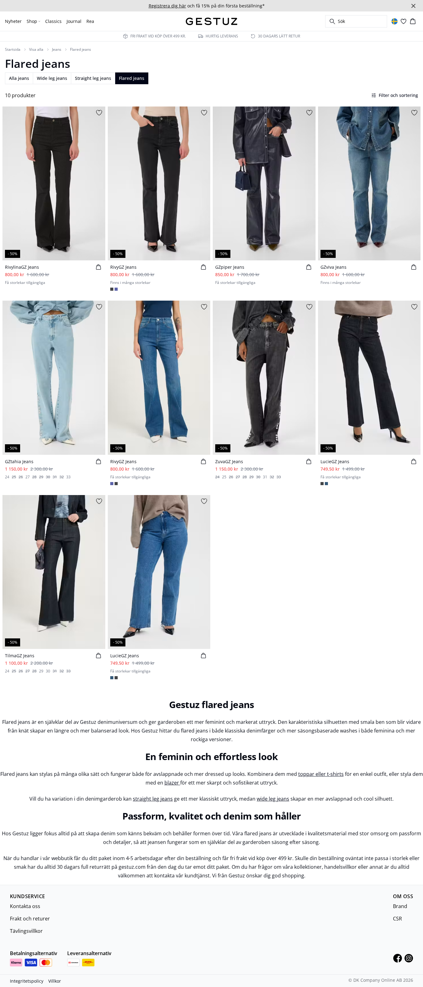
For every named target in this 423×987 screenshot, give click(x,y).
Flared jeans (80, 49)
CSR (397, 918)
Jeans (56, 49)
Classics (53, 21)
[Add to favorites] (99, 113)
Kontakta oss (25, 906)
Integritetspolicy (26, 981)
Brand (400, 906)
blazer (172, 782)
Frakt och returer (30, 918)
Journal (74, 21)
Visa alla (36, 49)
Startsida (12, 49)
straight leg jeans (153, 798)
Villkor (54, 981)
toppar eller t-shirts (321, 774)
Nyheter (13, 21)
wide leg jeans (273, 798)
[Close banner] (413, 6)
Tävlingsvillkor (26, 931)
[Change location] (394, 21)
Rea (90, 21)
